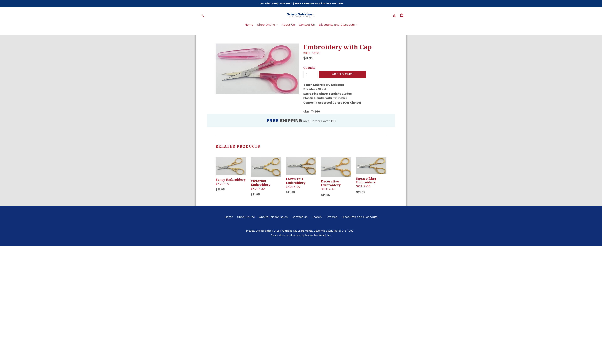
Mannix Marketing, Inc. (318, 235)
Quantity (309, 67)
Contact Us (307, 24)
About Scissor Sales (273, 217)
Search (317, 217)
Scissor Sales (264, 230)
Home (249, 24)
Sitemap (332, 217)
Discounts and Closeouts (339, 24)
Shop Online (268, 24)
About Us (288, 24)
